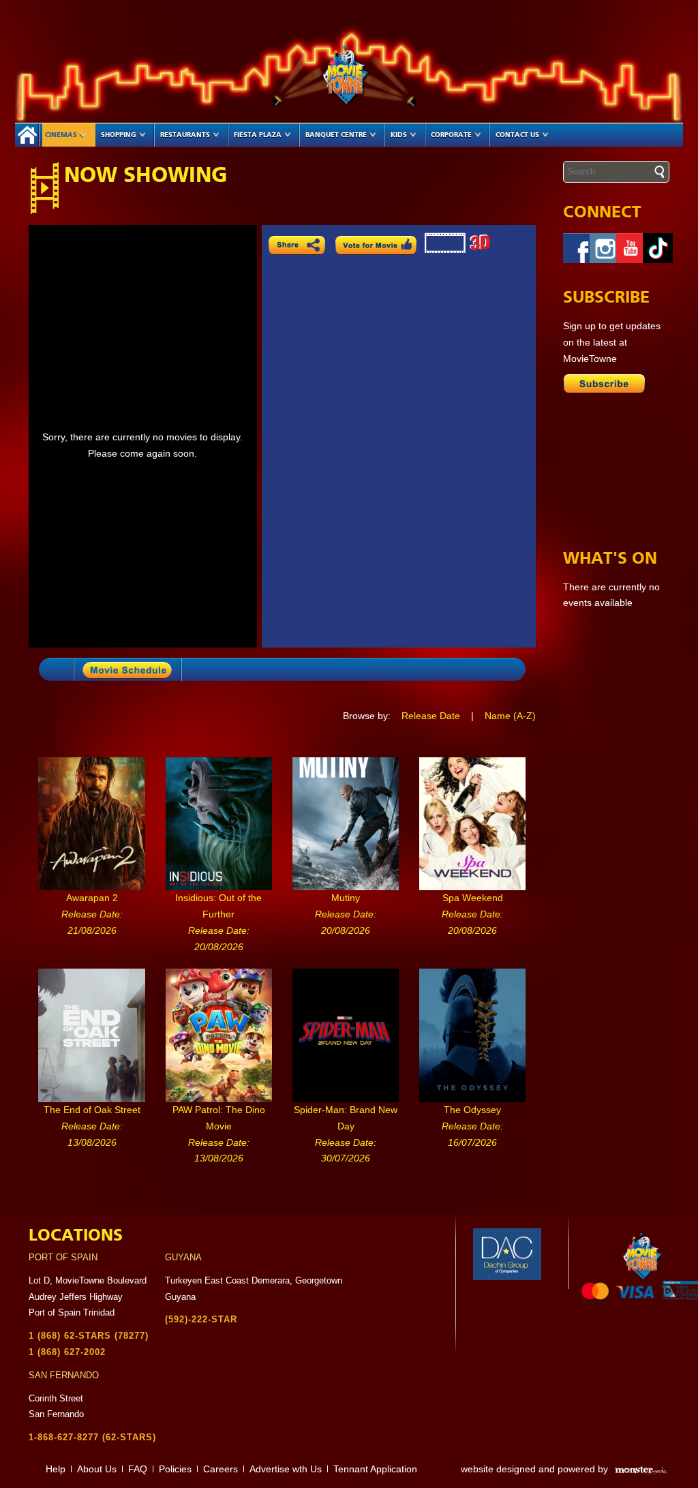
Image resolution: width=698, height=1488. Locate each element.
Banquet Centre (336, 135)
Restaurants (185, 135)
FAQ (137, 1469)
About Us (97, 1469)
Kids (399, 135)
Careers (220, 1469)
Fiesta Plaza (258, 135)
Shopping (118, 135)
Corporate (451, 135)
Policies (175, 1469)
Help (55, 1469)
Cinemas (61, 135)
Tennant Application (375, 1469)
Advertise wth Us (285, 1469)
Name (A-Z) (510, 715)
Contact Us (517, 135)
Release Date (430, 715)
